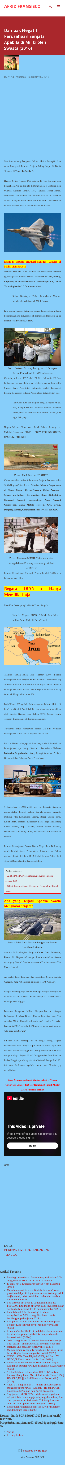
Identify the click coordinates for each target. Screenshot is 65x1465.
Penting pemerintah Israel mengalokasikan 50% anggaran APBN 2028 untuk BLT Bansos (34, 1279)
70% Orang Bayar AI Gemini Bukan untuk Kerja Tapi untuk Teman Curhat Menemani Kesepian (34, 1342)
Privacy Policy (15, 1435)
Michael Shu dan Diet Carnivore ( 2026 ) (30, 1346)
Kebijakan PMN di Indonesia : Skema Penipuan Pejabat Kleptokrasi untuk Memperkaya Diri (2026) (33, 1324)
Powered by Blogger (34, 1450)
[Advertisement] (32, 123)
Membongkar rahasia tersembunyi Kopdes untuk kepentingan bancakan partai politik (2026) (35, 1351)
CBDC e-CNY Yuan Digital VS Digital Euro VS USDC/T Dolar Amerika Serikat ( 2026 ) (33, 1358)
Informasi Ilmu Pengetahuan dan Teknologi (26, 1252)
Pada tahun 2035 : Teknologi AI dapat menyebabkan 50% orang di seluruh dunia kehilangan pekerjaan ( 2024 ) (31, 1315)
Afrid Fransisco (22, 6)
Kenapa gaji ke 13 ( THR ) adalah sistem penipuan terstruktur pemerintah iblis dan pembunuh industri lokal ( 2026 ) (35, 1334)
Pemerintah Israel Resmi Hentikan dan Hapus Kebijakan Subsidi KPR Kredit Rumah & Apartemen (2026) (36, 1365)
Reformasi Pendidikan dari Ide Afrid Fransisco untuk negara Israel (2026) (33, 1408)
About (10, 1431)
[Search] (50, 6)
